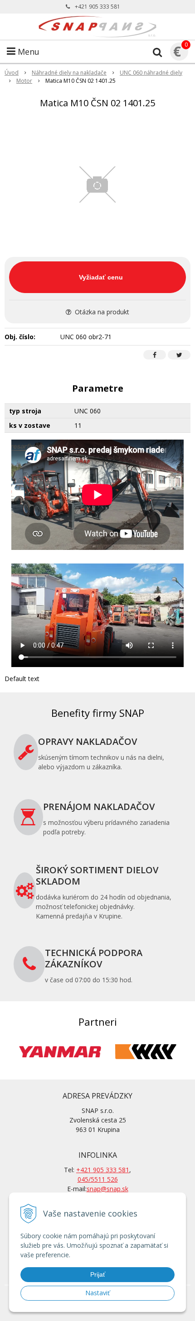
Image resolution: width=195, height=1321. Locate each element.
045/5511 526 (98, 1179)
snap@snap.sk (107, 1188)
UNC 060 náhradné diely (151, 72)
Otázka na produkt (101, 312)
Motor (24, 81)
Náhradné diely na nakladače (69, 72)
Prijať (97, 1274)
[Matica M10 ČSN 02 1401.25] (97, 184)
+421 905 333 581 (97, 6)
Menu (27, 51)
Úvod (12, 72)
